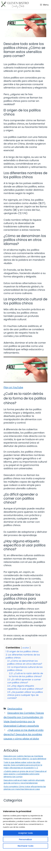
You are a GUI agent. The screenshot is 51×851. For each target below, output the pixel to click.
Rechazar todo (25, 845)
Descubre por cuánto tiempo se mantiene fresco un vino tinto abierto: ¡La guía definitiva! (25, 757)
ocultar (25, 647)
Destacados (14, 708)
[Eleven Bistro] (15, 5)
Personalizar (25, 839)
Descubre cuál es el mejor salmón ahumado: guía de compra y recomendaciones (24, 781)
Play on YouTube (13, 387)
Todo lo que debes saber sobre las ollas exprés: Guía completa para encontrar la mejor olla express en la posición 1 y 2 (23, 765)
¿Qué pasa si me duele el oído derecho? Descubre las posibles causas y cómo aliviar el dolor (24, 734)
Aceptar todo (25, 832)
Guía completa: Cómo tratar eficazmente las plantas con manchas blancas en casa (25, 788)
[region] (25, 829)
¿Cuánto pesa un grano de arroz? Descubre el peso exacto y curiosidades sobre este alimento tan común (25, 774)
